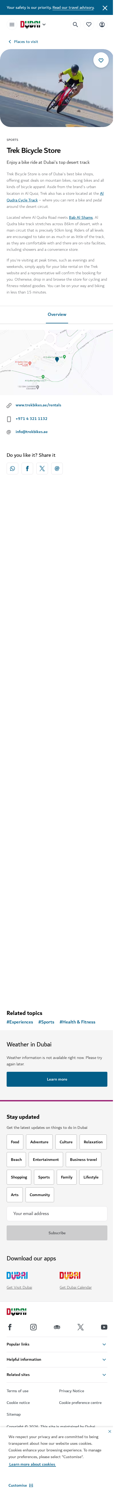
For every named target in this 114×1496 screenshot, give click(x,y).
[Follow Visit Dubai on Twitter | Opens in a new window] (80, 1327)
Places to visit (26, 41)
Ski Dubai (22, 591)
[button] (20, 1485)
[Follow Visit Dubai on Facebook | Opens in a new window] (10, 1327)
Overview (57, 315)
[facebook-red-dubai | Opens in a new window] (27, 468)
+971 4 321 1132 (31, 419)
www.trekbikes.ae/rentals (38, 405)
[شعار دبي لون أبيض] (22, 1312)
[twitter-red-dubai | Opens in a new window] (42, 468)
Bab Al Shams (81, 217)
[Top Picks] (88, 24)
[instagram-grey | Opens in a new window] (33, 1327)
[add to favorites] (101, 60)
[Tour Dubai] (57, 661)
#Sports (46, 1022)
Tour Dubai (23, 713)
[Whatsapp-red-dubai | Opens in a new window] (12, 468)
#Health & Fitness (77, 1022)
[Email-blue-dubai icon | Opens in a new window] (57, 468)
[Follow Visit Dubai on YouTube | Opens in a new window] (104, 1327)
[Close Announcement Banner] (105, 7)
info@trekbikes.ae (32, 432)
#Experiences (20, 1022)
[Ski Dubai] (57, 539)
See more (57, 991)
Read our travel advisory (73, 7)
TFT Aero (22, 835)
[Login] (102, 24)
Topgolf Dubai (26, 957)
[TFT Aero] (57, 784)
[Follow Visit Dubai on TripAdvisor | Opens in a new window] (57, 1327)
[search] (75, 24)
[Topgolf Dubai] (57, 906)
